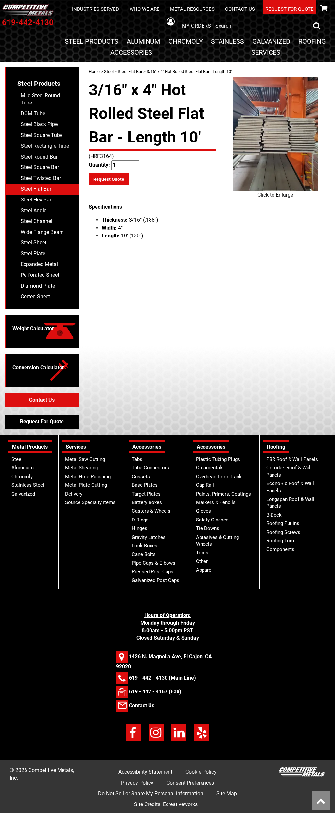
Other (202, 561)
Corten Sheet (35, 296)
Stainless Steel (27, 485)
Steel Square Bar (40, 167)
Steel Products (91, 41)
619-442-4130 (28, 22)
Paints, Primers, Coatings (223, 494)
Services (265, 52)
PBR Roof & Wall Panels (292, 459)
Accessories (131, 52)
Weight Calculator (33, 328)
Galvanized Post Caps (155, 580)
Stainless (227, 41)
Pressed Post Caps (152, 572)
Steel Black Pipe (39, 124)
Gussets (141, 477)
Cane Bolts (144, 554)
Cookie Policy (201, 772)
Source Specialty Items (90, 502)
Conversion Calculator (38, 367)
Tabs (137, 459)
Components (280, 549)
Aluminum (143, 41)
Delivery (73, 494)
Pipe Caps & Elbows (153, 563)
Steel (109, 71)
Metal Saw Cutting (85, 459)
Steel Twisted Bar (41, 178)
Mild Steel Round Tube (40, 99)
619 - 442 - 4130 (148, 678)
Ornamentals (210, 468)
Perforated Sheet (40, 275)
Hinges (139, 528)
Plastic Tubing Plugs (218, 459)
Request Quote (108, 179)
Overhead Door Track (219, 477)
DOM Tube (33, 113)
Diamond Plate (38, 286)
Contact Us (240, 9)
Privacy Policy (137, 783)
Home (94, 71)
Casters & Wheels (151, 511)
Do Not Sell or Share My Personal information (150, 793)
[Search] (317, 26)
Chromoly (185, 41)
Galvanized (271, 41)
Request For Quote (42, 421)
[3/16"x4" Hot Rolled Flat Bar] (275, 134)
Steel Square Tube (41, 135)
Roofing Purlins (282, 523)
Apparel (204, 570)
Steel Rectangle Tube (45, 146)
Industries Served (95, 9)
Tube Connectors (150, 468)
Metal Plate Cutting (86, 485)
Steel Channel (36, 221)
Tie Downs (207, 528)
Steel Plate (33, 253)
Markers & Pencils (216, 502)
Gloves (203, 511)
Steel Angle (33, 210)
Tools (202, 553)
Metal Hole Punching (88, 477)
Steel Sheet (33, 242)
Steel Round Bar (39, 157)
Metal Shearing (81, 468)
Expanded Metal (39, 264)
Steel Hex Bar (36, 200)
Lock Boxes (144, 546)
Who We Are (145, 9)
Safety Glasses (212, 520)
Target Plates (146, 494)
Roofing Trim (280, 541)
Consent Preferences (190, 783)
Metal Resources (192, 9)
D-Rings (140, 520)
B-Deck (274, 515)
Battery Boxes (147, 502)
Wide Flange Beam (42, 232)
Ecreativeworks (180, 804)
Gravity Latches (149, 537)
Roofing (312, 41)
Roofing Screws (283, 532)
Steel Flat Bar (130, 71)
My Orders (196, 26)
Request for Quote (289, 9)
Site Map (226, 793)
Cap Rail (205, 485)
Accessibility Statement (145, 772)
